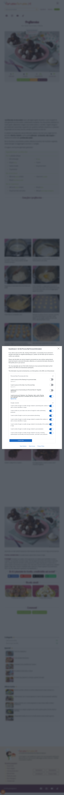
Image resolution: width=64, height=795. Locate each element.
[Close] (59, 349)
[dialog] (32, 397)
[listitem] (32, 376)
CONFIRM (21, 440)
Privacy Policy (40, 446)
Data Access (32, 446)
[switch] (51, 379)
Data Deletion (23, 446)
